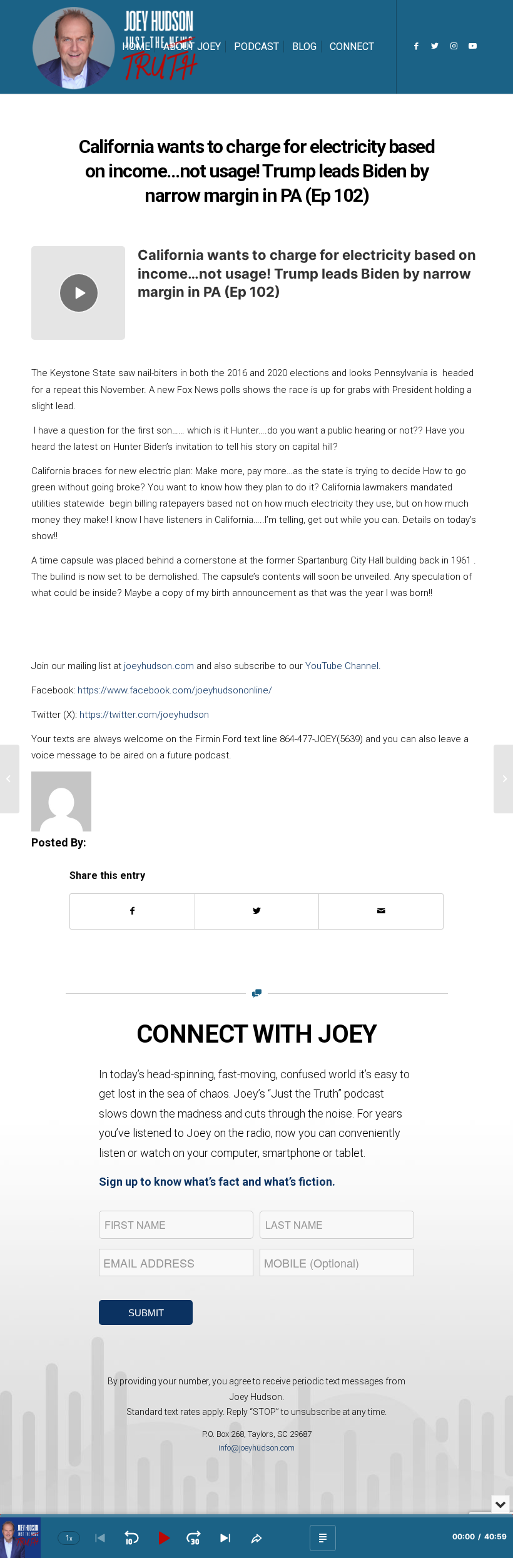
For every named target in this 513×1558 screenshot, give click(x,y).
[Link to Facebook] (416, 46)
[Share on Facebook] (132, 911)
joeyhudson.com (159, 666)
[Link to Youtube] (472, 46)
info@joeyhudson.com (256, 1447)
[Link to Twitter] (434, 46)
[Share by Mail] (381, 911)
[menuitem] (136, 47)
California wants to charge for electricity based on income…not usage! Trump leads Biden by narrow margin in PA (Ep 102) (307, 273)
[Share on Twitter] (257, 911)
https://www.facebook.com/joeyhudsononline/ (175, 690)
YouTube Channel (341, 666)
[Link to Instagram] (453, 46)
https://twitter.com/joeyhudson (144, 714)
